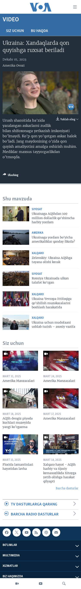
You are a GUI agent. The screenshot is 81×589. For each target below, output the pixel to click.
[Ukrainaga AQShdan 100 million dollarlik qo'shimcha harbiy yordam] (16, 213)
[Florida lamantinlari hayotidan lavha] (20, 444)
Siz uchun (15, 31)
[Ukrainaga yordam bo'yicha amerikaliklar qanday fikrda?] (16, 237)
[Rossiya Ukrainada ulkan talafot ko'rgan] (16, 278)
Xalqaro (38, 253)
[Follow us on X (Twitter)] (17, 532)
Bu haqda (39, 31)
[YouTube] (40, 583)
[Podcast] (46, 532)
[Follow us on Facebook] (7, 532)
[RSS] (36, 532)
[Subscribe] (56, 532)
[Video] (17, 583)
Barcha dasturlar (67, 488)
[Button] (10, 176)
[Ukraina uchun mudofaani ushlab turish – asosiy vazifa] (16, 322)
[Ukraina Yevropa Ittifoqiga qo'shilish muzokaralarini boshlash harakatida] (16, 298)
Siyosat (37, 209)
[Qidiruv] (63, 583)
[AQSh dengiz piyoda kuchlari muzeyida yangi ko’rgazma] (20, 398)
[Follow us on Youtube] (26, 532)
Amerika (37, 233)
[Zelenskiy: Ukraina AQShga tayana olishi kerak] (16, 257)
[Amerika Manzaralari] (20, 361)
